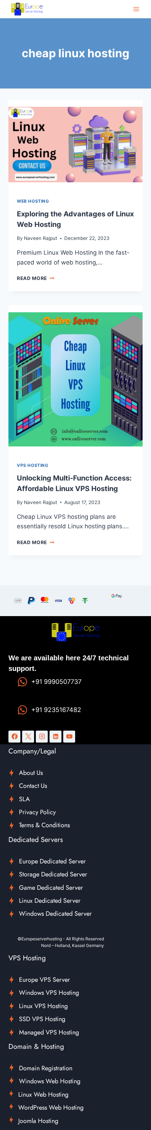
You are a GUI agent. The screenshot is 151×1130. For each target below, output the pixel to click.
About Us (31, 772)
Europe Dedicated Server (52, 861)
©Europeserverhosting (40, 938)
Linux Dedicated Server (49, 900)
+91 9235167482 (56, 709)
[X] (28, 737)
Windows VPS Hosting (49, 992)
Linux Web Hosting (43, 1094)
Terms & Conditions (44, 825)
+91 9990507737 (56, 681)
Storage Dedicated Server (53, 874)
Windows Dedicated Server (55, 913)
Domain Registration (45, 1068)
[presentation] (75, 144)
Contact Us (33, 785)
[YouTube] (69, 737)
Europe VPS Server (44, 979)
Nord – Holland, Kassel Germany (72, 945)
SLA (24, 799)
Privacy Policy (37, 812)
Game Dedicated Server (51, 887)
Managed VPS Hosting (49, 1032)
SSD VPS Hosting (42, 1019)
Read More (35, 278)
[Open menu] (136, 9)
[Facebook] (14, 737)
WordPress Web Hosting (51, 1107)
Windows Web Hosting (49, 1081)
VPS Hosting (32, 465)
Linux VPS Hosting (43, 1006)
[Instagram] (42, 737)
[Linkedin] (55, 737)
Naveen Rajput (40, 238)
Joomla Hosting (38, 1120)
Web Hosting (33, 201)
